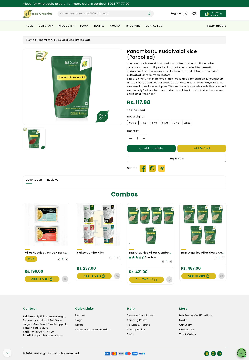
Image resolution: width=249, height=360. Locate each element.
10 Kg (176, 122)
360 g (31, 258)
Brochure (133, 25)
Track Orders (187, 334)
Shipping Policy (137, 320)
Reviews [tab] (52, 180)
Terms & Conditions (140, 315)
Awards (115, 25)
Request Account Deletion (92, 329)
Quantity (133, 131)
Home (29, 25)
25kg (187, 122)
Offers (79, 324)
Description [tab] (34, 180)
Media (183, 320)
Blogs (84, 25)
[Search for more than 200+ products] (149, 13)
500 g (133, 122)
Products (65, 25)
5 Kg (165, 122)
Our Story (45, 25)
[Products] (46, 224)
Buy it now (177, 158)
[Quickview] (65, 279)
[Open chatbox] (241, 353)
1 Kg (144, 122)
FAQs (130, 334)
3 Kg (154, 122)
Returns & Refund (138, 324)
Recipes (99, 25)
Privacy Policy (136, 329)
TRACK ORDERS (216, 26)
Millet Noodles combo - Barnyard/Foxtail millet (57, 253)
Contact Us (154, 25)
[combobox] (106, 13)
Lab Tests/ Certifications (196, 315)
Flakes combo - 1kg (90, 253)
